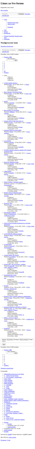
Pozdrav (6, 285)
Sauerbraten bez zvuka (10, 275)
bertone (11, 153)
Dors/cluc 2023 (8, 203)
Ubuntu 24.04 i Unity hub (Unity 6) (13, 121)
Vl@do (11, 287)
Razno (29, 103)
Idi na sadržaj (4, 10)
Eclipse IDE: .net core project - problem (14, 264)
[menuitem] (12, 22)
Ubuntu (29, 122)
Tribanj (11, 131)
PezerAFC (12, 246)
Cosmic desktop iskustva (10, 83)
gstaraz (11, 235)
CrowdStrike (7, 141)
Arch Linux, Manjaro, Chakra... (17, 266)
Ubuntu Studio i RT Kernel (11, 255)
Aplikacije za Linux (9, 215)
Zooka (11, 122)
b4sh (10, 93)
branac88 (11, 266)
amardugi (11, 103)
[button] (8, 57)
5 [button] (4, 68)
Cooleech (11, 183)
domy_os (11, 308)
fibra (10, 84)
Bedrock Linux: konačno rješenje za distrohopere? (17, 296)
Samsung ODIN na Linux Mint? (12, 130)
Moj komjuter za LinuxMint (11, 110)
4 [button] (4, 66)
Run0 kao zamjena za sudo (11, 162)
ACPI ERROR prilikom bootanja (13, 234)
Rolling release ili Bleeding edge (12, 192)
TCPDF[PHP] (8, 244)
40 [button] (4, 71)
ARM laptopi (7, 171)
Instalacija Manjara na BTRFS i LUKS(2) (15, 307)
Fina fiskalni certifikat (10, 212)
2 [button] (4, 63)
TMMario (12, 112)
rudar (10, 298)
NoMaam (11, 276)
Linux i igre (28, 93)
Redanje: (16, 339)
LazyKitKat (12, 256)
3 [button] (4, 65)
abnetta (11, 194)
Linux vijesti (30, 163)
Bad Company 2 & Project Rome (13, 92)
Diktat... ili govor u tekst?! (11, 317)
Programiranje (8, 185)
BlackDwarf (12, 214)
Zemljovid (7, 328)
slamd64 (11, 142)
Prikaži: (4, 339)
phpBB (9, 434)
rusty (10, 205)
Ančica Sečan (12, 437)
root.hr (6, 101)
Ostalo (27, 84)
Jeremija (11, 226)
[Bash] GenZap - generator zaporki (13, 182)
